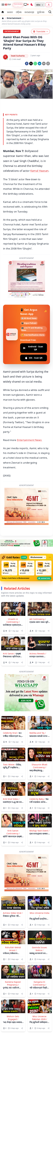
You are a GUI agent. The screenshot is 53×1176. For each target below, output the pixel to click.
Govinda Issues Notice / (39, 927)
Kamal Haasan (39, 170)
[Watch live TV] (26, 4)
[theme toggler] (31, 4)
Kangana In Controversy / (39, 961)
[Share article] (22, 609)
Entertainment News (29, 418)
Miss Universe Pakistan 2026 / (39, 996)
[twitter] (31, 63)
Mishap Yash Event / (39, 809)
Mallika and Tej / (37, 711)
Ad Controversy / (37, 597)
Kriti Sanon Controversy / (13, 810)
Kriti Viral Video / (11, 777)
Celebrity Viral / (10, 711)
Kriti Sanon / (9, 631)
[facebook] (27, 63)
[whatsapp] (35, 63)
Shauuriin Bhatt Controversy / (39, 744)
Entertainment (14, 18)
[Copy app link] (48, 63)
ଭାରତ (10, 12)
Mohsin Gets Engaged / (13, 996)
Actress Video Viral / (13, 891)
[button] (9, 546)
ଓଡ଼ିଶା (19, 12)
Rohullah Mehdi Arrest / (13, 927)
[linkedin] (39, 63)
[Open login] (49, 4)
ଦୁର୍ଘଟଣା (40, 12)
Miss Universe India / (39, 892)
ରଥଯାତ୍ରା (29, 12)
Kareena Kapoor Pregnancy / (13, 961)
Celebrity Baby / (37, 777)
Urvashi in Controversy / (13, 599)
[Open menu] (2, 4)
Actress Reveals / (37, 631)
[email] (44, 63)
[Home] (3, 18)
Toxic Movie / (9, 742)
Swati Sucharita (18, 56)
